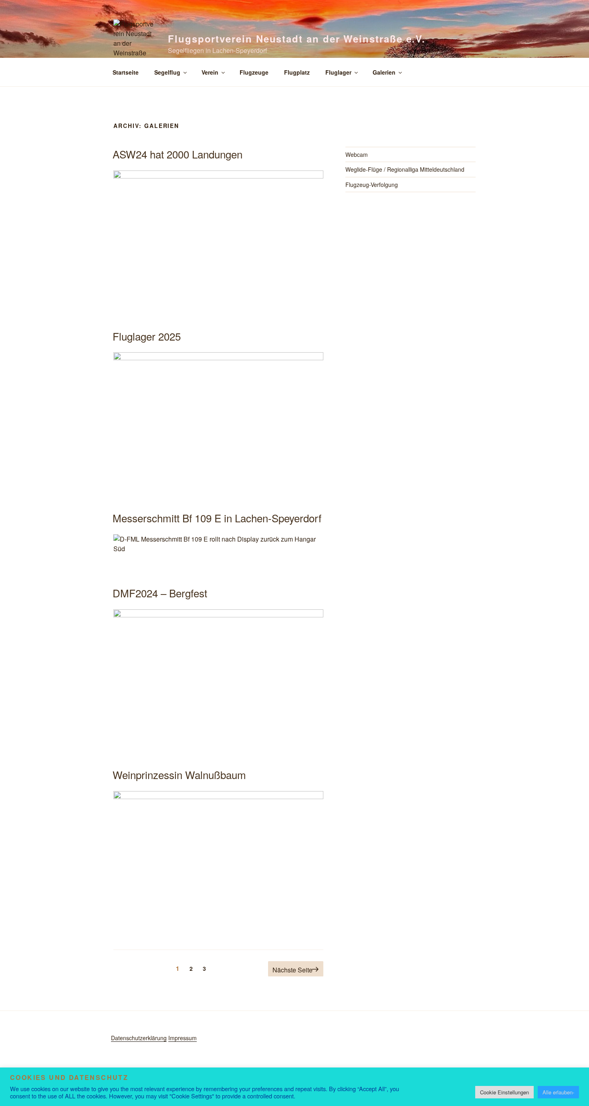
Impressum (182, 1038)
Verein (210, 72)
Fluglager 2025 (147, 336)
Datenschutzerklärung (139, 1038)
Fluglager (338, 72)
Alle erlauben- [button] (558, 1092)
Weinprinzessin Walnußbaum (179, 774)
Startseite (126, 72)
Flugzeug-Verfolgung (371, 185)
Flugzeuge (254, 72)
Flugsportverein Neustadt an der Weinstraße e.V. (297, 38)
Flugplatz (297, 72)
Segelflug (167, 72)
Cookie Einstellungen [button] (504, 1092)
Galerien (384, 72)
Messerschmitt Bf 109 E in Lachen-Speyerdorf (217, 517)
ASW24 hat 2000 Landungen (177, 153)
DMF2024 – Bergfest (160, 592)
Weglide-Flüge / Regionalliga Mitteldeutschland (404, 169)
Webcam (356, 154)
